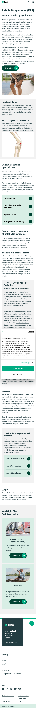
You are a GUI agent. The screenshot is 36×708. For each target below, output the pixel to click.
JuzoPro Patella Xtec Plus (22, 271)
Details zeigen (25, 362)
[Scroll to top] (31, 623)
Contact (4, 661)
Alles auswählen (18, 368)
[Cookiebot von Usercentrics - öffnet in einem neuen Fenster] (26, 332)
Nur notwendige (18, 374)
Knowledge (5, 670)
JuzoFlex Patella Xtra (15, 258)
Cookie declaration (8, 696)
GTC (19, 701)
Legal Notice (6, 701)
